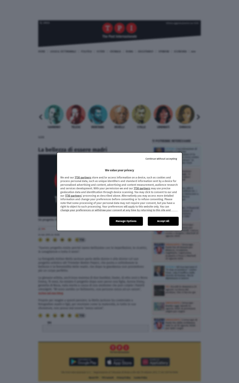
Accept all (163, 221)
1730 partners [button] (83, 177)
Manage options (126, 221)
